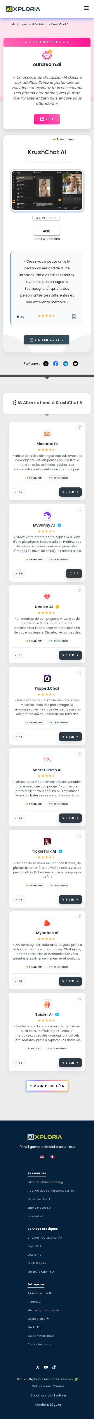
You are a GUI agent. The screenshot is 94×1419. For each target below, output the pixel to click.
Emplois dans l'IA (39, 1208)
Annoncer (35, 1302)
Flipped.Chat (47, 688)
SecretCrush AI (47, 770)
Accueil (22, 24)
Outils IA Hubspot (39, 1263)
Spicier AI (44, 1014)
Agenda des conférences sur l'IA (51, 1191)
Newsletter (35, 1216)
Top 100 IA (34, 1246)
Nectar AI (44, 606)
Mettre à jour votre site (43, 1310)
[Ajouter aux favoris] (79, 427)
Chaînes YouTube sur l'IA (45, 1238)
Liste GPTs (34, 1255)
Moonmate (47, 443)
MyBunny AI (44, 525)
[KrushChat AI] (47, 190)
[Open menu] (86, 9)
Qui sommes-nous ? (42, 1336)
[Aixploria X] (38, 1365)
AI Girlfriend (39, 24)
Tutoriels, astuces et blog (45, 1182)
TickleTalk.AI (44, 851)
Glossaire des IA (39, 1199)
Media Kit (34, 1327)
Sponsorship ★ (38, 1319)
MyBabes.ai (47, 932)
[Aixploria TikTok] (55, 1365)
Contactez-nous (39, 1344)
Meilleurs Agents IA (41, 1272)
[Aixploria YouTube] (47, 1365)
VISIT (49, 119)
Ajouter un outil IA (40, 1293)
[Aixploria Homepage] (25, 8)
